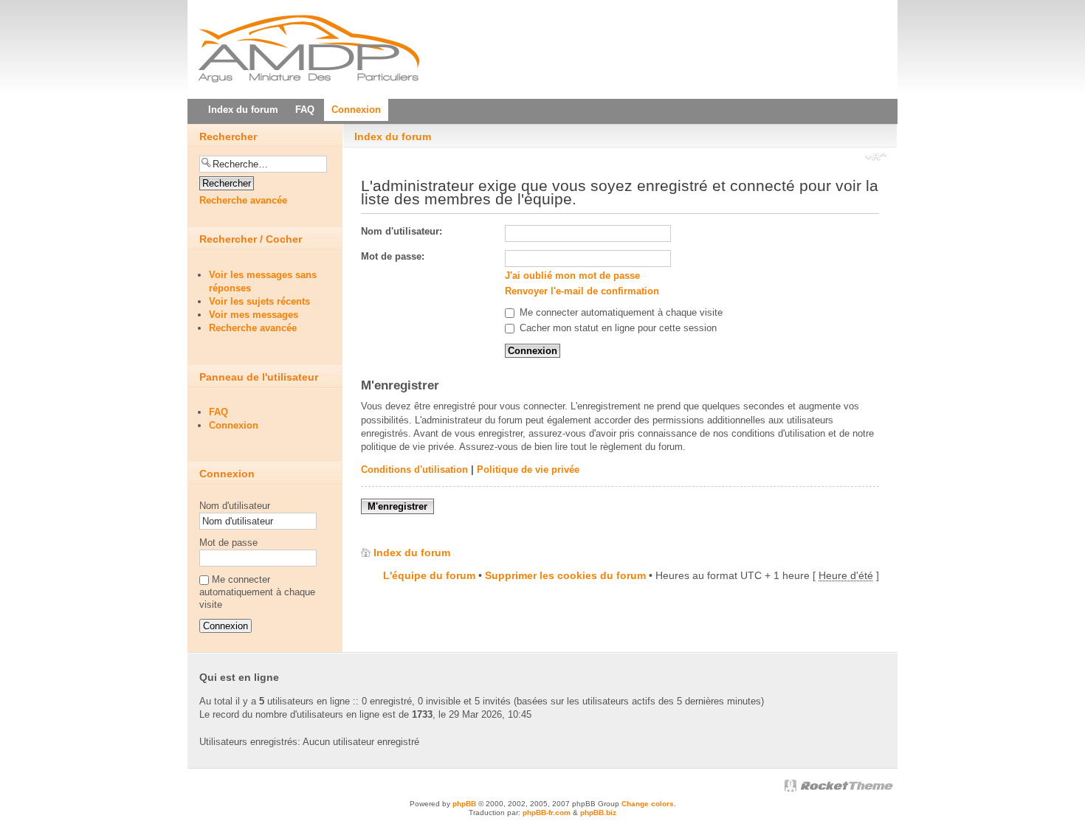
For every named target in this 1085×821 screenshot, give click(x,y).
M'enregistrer (397, 506)
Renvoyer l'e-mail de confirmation (582, 291)
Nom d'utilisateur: (401, 231)
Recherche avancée (243, 200)
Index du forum (392, 136)
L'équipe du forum (429, 575)
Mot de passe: (392, 256)
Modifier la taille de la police (875, 157)
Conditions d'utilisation (414, 469)
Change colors (647, 804)
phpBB (464, 804)
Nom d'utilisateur (234, 505)
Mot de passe (228, 542)
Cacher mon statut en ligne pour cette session (617, 327)
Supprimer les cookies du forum (565, 575)
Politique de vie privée (528, 469)
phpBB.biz (598, 812)
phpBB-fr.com (547, 812)
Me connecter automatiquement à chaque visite (620, 312)
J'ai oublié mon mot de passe (572, 275)
